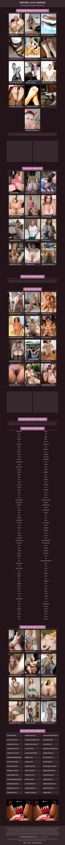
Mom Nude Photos (12, 766)
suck (45, 591)
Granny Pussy (29, 757)
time (46, 599)
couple (19, 459)
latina (19, 528)
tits (19, 601)
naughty (46, 553)
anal (45, 431)
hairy (46, 507)
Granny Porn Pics (48, 753)
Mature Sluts (29, 762)
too (46, 601)
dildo (19, 469)
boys (19, 449)
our (19, 566)
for (19, 480)
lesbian (46, 528)
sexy (19, 581)
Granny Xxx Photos (30, 792)
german (45, 490)
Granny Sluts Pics (48, 788)
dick (46, 467)
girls (46, 497)
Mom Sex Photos (30, 770)
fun (46, 487)
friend (46, 480)
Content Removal (37, 842)
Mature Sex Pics (29, 779)
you (19, 619)
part (45, 568)
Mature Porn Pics (30, 766)
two (19, 604)
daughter (19, 467)
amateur (19, 431)
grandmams (19, 500)
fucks (19, 487)
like (19, 530)
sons (19, 589)
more (19, 551)
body (19, 447)
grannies (19, 502)
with (19, 616)
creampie (46, 459)
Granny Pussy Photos (31, 744)
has (19, 513)
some (19, 586)
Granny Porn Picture (49, 784)
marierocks (19, 540)
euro (19, 475)
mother (45, 551)
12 (45, 134)
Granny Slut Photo (12, 770)
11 (42, 134)
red (19, 578)
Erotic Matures (47, 762)
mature (19, 543)
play (46, 571)
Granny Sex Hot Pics (13, 788)
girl (19, 497)
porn (19, 573)
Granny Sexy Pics (48, 779)
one (46, 563)
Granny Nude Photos (49, 770)
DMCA (29, 842)
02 (13, 134)
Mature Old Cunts (12, 740)
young (46, 619)
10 (39, 134)
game (19, 490)
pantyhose (19, 568)
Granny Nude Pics (30, 788)
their (46, 596)
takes (19, 594)
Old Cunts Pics (47, 744)
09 (35, 134)
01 (10, 134)
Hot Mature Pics (48, 757)
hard (19, 510)
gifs (46, 492)
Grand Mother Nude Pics (50, 748)
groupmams (46, 505)
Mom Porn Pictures (12, 762)
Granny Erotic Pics (12, 744)
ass (46, 434)
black (46, 442)
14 (51, 134)
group (19, 505)
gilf (19, 495)
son (46, 586)
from (19, 482)
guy (19, 507)
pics (19, 571)
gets (19, 492)
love (45, 533)
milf (19, 545)
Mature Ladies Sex (30, 735)
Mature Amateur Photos (50, 735)
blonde (19, 444)
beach (19, 439)
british (46, 449)
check (19, 454)
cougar (45, 457)
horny (19, 518)
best (45, 439)
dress (19, 472)
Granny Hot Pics (29, 775)
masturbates (46, 540)
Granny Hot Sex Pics (13, 748)
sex (46, 578)
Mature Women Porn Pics (14, 779)
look (19, 533)
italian (19, 523)
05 (22, 134)
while (46, 611)
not (19, 558)
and (19, 434)
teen (45, 594)
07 (29, 134)
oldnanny (19, 563)
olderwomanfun (45, 561)
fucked (19, 485)
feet (19, 477)
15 (55, 134)
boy (46, 447)
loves (19, 535)
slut (45, 583)
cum (46, 462)
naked (19, 553)
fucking (45, 485)
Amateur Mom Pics (48, 775)
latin (46, 525)
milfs (46, 545)
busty (19, 452)
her (19, 515)
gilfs (45, 495)
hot (46, 518)
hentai (46, 513)
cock (19, 457)
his (46, 515)
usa (19, 606)
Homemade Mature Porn (32, 740)
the (19, 596)
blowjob (46, 444)
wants (19, 609)
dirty (46, 469)
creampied (19, 462)
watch (46, 609)
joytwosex (45, 523)
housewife (19, 520)
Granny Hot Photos (13, 753)
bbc (19, 437)
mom (19, 548)
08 (32, 134)
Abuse (25, 842)
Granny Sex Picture (12, 784)
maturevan (45, 543)
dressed (45, 472)
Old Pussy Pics (29, 748)
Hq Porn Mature (48, 740)
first (45, 477)
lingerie (45, 530)
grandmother (45, 500)
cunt (19, 464)
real (45, 576)
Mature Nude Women (31, 753)
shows (19, 583)
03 (16, 134)
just (19, 525)
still (19, 591)
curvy (46, 464)
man (46, 538)
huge (45, 520)
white (19, 614)
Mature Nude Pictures (49, 766)
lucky (46, 535)
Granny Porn (47, 792)
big (19, 442)
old (19, 561)
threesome (19, 599)
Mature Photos (32, 2)
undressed (45, 604)
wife (46, 614)
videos (46, 606)
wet (19, 611)
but (46, 452)
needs (19, 556)
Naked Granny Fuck (12, 775)
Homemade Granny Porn (14, 757)
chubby (46, 454)
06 (26, 134)
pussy (46, 573)
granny (46, 502)
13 (48, 134)
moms (46, 548)
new (46, 556)
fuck (45, 482)
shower (45, 581)
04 (19, 134)
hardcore (46, 510)
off (46, 558)
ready (19, 576)
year (46, 616)
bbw (46, 437)
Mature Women (11, 735)
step (45, 589)
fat (46, 475)
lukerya (19, 538)
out (46, 566)
